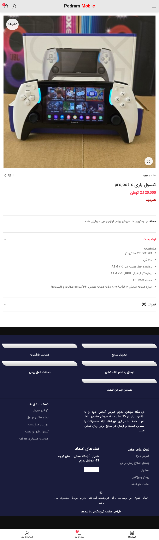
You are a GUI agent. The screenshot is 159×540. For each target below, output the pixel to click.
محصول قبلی (13, 176)
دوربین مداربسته (38, 424)
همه (145, 176)
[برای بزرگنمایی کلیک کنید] (149, 161)
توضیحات (149, 239)
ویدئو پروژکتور (140, 477)
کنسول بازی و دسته (36, 431)
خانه (153, 176)
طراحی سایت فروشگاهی (106, 511)
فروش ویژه (123, 221)
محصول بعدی (5, 176)
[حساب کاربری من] (14, 6)
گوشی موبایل (40, 410)
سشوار (145, 470)
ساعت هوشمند (140, 484)
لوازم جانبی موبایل (103, 221)
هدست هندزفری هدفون (33, 438)
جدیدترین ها (140, 221)
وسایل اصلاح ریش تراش (134, 463)
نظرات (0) (149, 304)
